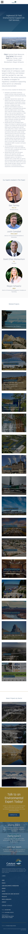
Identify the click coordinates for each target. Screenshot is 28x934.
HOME (3, 880)
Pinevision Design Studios (11, 925)
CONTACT (4, 902)
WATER (3, 891)
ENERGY (4, 888)
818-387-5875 (8, 909)
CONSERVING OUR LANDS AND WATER (10, 894)
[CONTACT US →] (14, 816)
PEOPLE (3, 883)
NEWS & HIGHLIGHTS (6, 899)
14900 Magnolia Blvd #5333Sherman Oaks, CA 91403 (8, 917)
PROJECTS (4, 896)
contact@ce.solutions (9, 912)
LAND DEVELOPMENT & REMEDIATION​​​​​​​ (10, 886)
